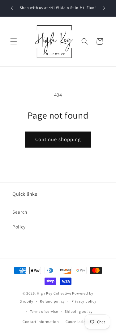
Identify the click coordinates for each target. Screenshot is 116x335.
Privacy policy (84, 301)
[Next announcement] (104, 8)
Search (19, 212)
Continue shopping (58, 139)
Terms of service (44, 311)
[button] (13, 41)
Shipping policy (79, 311)
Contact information (41, 321)
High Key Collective (54, 293)
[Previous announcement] (12, 8)
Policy (19, 227)
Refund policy (52, 301)
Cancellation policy (83, 321)
